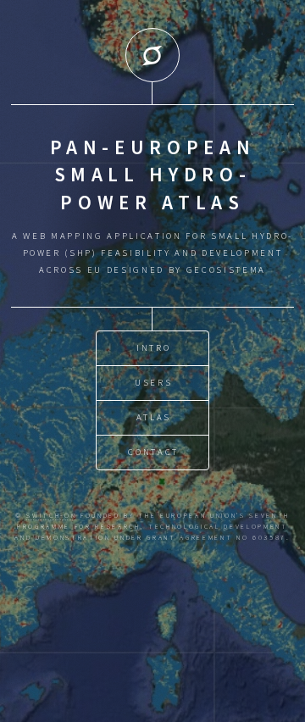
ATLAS (153, 417)
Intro (153, 347)
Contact (153, 452)
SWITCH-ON (51, 515)
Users (153, 382)
